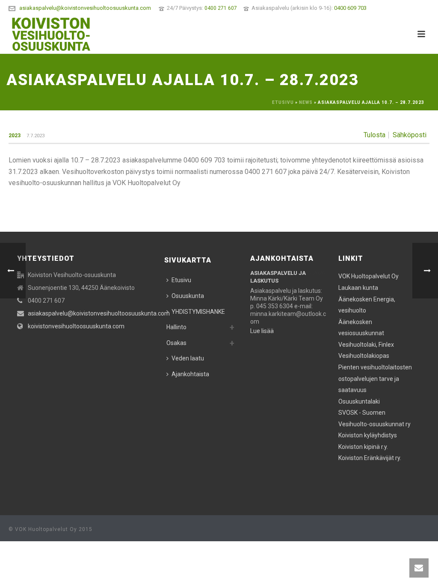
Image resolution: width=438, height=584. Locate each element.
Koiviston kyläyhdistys (367, 435)
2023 (15, 136)
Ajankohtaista (190, 374)
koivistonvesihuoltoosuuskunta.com (76, 326)
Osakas (176, 342)
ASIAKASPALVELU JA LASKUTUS (278, 277)
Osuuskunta (188, 295)
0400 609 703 (350, 8)
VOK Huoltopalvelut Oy (368, 276)
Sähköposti (409, 135)
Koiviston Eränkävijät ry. (369, 457)
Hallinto (176, 327)
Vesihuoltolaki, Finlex (366, 344)
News (306, 102)
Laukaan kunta (358, 287)
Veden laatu (188, 358)
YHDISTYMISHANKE (198, 311)
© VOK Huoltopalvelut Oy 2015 (50, 529)
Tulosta (374, 135)
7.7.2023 (35, 136)
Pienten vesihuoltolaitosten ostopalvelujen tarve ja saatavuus (375, 378)
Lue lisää (262, 477)
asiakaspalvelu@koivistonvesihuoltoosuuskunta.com (85, 8)
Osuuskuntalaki (359, 401)
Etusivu (283, 102)
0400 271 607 (220, 8)
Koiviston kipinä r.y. (363, 446)
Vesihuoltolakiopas (363, 355)
